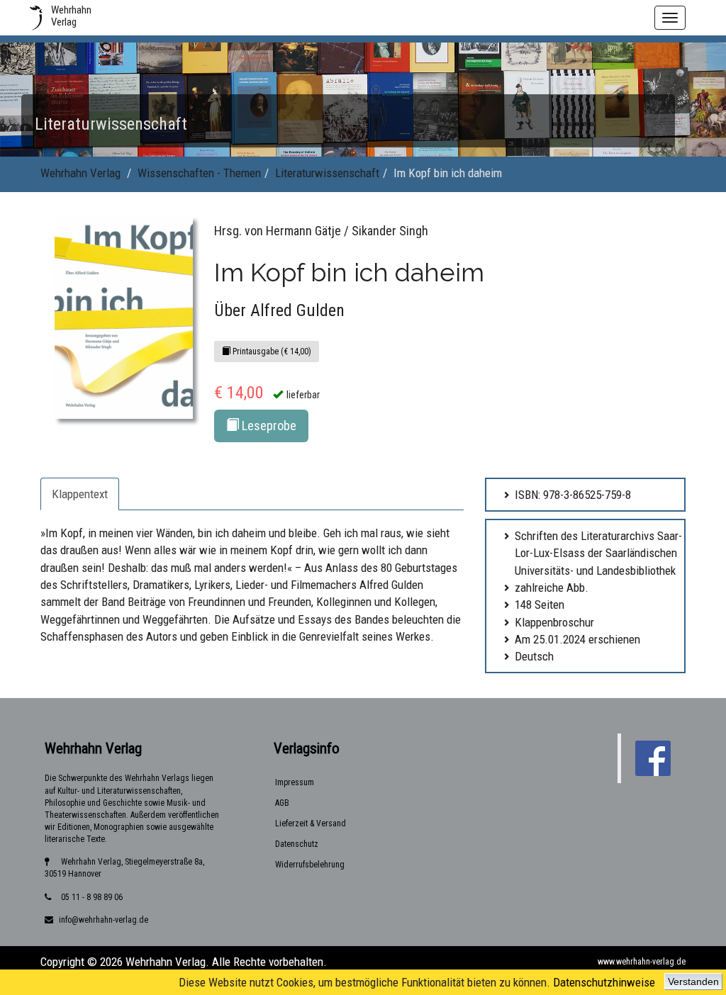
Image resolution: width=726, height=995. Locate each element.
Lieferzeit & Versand (310, 823)
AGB (282, 803)
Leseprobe (267, 425)
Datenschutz (296, 844)
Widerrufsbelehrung (310, 865)
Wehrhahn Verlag (80, 173)
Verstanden (693, 981)
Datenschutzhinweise (604, 982)
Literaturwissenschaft (327, 173)
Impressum (294, 782)
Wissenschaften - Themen (199, 173)
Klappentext (80, 494)
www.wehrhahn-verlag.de (642, 962)
